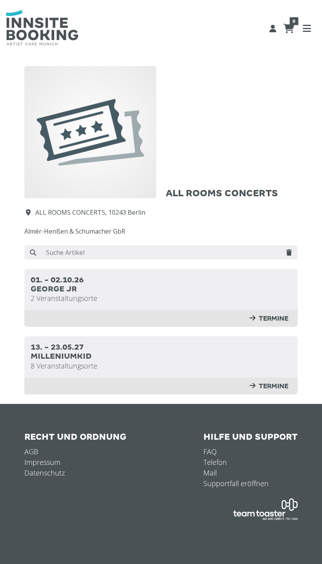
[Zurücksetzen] (289, 252)
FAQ (210, 451)
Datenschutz (44, 472)
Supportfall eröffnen (236, 483)
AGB (31, 451)
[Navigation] (307, 28)
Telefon (215, 462)
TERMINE (273, 318)
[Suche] (33, 252)
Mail (210, 472)
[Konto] (272, 28)
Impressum (42, 462)
